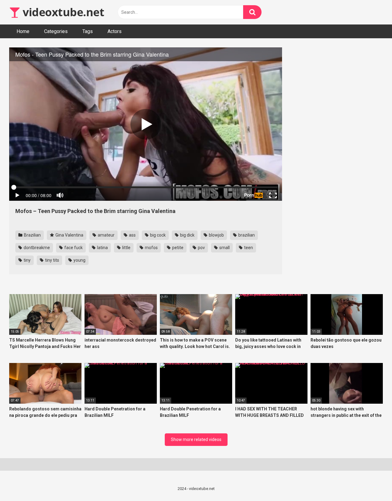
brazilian (246, 235)
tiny (27, 260)
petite (177, 247)
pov (201, 247)
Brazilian (32, 235)
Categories (56, 31)
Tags (87, 31)
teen (248, 247)
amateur (106, 235)
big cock (157, 235)
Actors (114, 31)
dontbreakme (36, 247)
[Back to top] (371, 482)
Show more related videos (196, 439)
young (79, 260)
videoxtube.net (62, 12)
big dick (186, 235)
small (224, 247)
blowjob (216, 235)
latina (102, 247)
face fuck (73, 247)
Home (23, 31)
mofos (151, 247)
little (125, 247)
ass (132, 235)
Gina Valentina (69, 235)
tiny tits (51, 260)
